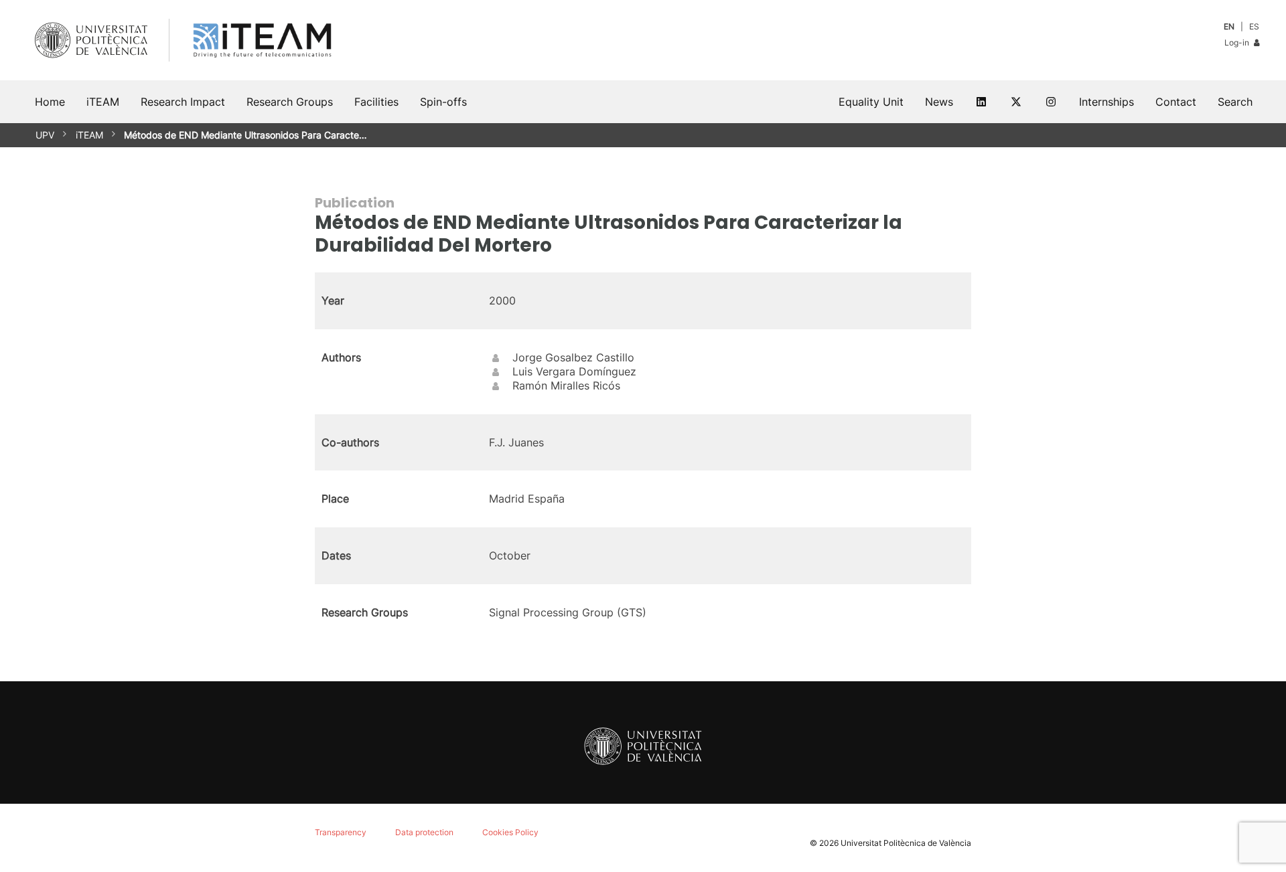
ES (1254, 26)
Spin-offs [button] (443, 101)
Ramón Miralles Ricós (566, 385)
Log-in (1237, 42)
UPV (44, 135)
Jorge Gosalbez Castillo (573, 357)
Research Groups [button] (289, 101)
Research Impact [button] (183, 101)
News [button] (939, 101)
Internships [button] (1106, 101)
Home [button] (50, 101)
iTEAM (89, 135)
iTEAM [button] (102, 101)
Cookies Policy (510, 832)
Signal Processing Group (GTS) (567, 612)
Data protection (424, 832)
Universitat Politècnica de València (906, 843)
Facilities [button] (376, 101)
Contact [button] (1175, 101)
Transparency (340, 832)
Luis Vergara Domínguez (574, 371)
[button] (1235, 101)
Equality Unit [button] (871, 101)
